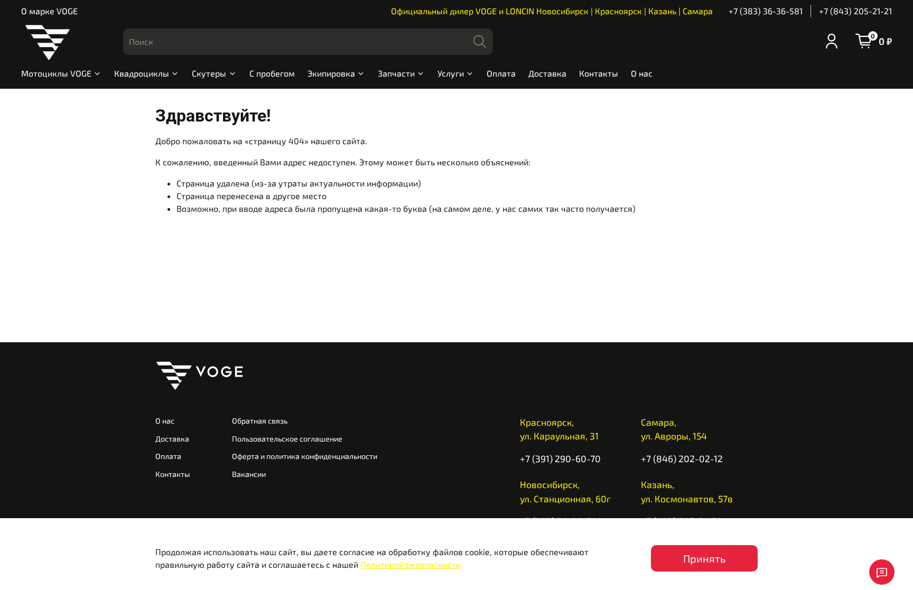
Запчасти (396, 73)
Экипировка (331, 73)
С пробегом (272, 73)
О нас (642, 73)
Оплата (501, 73)
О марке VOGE (49, 11)
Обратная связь (259, 420)
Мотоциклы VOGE (56, 73)
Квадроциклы (141, 73)
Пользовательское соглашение (287, 438)
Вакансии (249, 474)
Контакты (598, 73)
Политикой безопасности (410, 564)
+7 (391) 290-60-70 (560, 458)
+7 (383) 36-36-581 (766, 11)
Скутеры (209, 73)
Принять (704, 558)
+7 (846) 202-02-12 (682, 458)
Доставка (547, 73)
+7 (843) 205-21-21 (855, 11)
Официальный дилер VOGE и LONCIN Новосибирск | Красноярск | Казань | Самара (552, 11)
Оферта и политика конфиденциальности (304, 456)
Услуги (450, 73)
